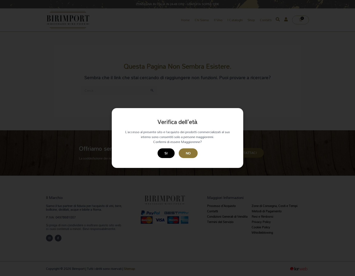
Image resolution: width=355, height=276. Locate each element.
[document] (177, 138)
